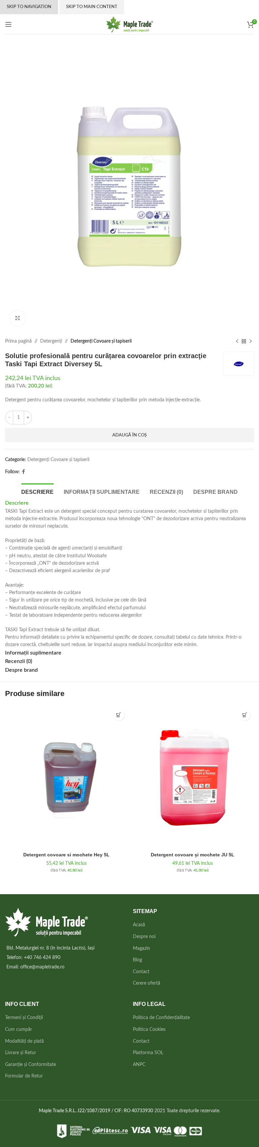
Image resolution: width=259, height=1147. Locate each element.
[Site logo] (130, 24)
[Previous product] (237, 341)
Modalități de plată (24, 1041)
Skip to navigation (29, 7)
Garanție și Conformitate (30, 1064)
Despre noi (144, 936)
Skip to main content (91, 7)
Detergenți (51, 341)
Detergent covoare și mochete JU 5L (192, 854)
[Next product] (250, 341)
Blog (137, 960)
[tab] (37, 491)
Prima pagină (18, 341)
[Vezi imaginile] (17, 318)
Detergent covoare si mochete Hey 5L (66, 854)
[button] (118, 715)
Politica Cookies (149, 1029)
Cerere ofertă (146, 983)
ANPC (139, 1064)
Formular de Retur (24, 1076)
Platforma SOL (148, 1052)
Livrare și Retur (20, 1052)
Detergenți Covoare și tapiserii (101, 341)
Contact (141, 971)
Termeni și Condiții (24, 1017)
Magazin (141, 948)
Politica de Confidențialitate (161, 1017)
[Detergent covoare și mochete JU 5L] (192, 776)
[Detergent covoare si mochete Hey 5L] (66, 776)
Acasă (139, 925)
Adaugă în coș (129, 435)
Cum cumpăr (18, 1029)
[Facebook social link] (23, 472)
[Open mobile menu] (8, 24)
